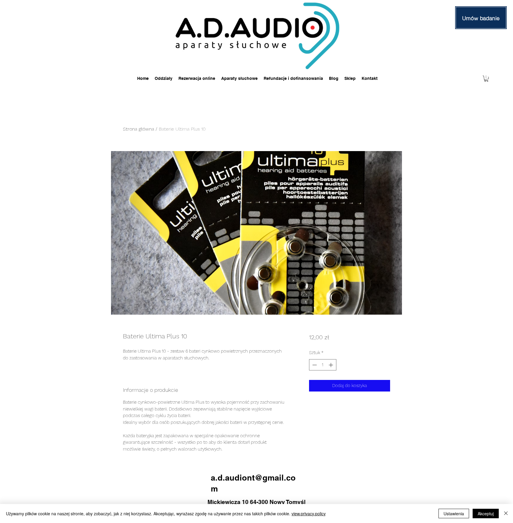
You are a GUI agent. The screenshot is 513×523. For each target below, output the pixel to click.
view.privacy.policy (309, 513)
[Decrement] (314, 364)
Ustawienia (454, 513)
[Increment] (331, 364)
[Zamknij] (505, 513)
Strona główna (138, 129)
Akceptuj (486, 513)
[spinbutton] (322, 364)
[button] (486, 79)
